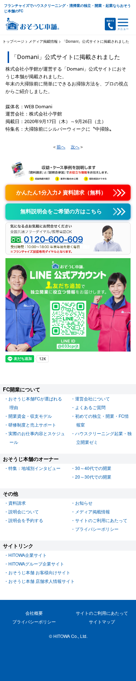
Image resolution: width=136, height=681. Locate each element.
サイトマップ (102, 621)
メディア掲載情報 (92, 511)
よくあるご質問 (90, 407)
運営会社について (92, 398)
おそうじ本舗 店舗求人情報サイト (41, 581)
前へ (61, 147)
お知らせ (83, 503)
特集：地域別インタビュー (34, 468)
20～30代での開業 (93, 477)
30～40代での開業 (93, 468)
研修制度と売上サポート (32, 424)
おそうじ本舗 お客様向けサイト (39, 572)
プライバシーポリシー (97, 529)
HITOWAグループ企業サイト (36, 563)
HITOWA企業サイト (27, 555)
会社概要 (34, 613)
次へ (75, 147)
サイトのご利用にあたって (101, 520)
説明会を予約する (25, 520)
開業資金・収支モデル (30, 416)
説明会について (23, 511)
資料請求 (17, 503)
